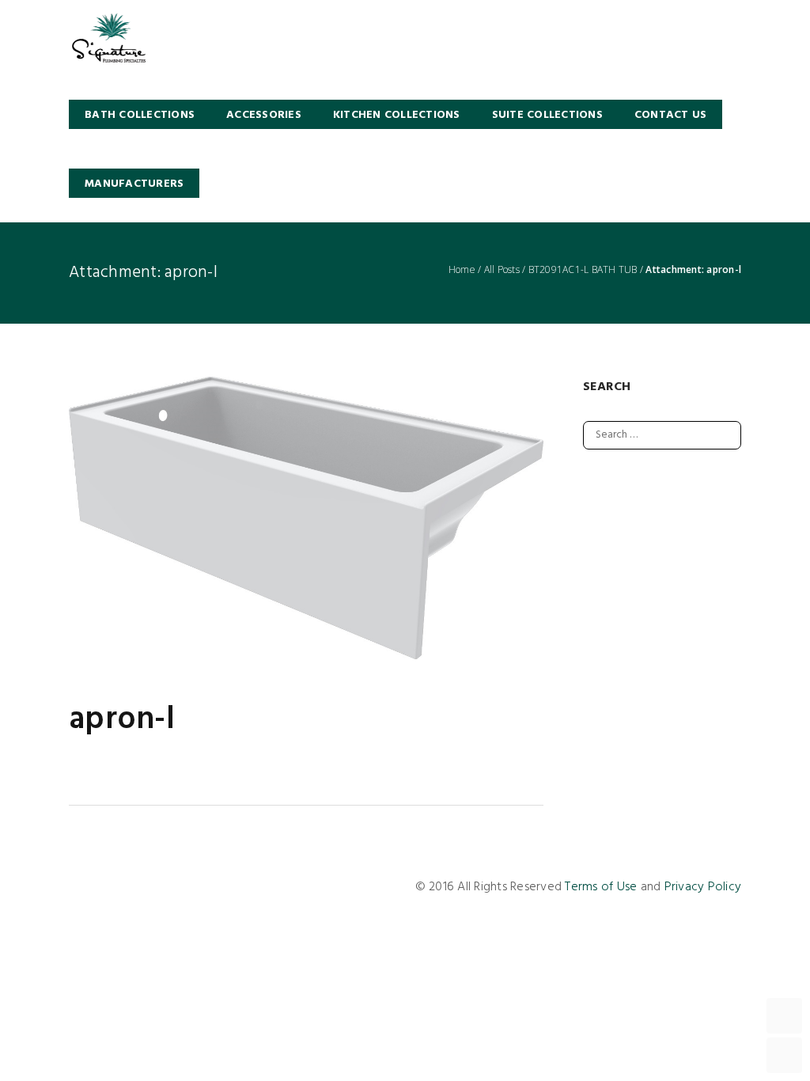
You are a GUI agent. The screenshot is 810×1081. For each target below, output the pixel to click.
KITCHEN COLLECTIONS (396, 115)
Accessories (263, 115)
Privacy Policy (703, 887)
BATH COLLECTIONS (140, 115)
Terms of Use (601, 887)
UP (784, 1016)
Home (462, 270)
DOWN (784, 1055)
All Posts (502, 270)
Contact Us (670, 115)
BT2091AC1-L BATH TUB (583, 270)
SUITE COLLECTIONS (547, 115)
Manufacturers (134, 184)
